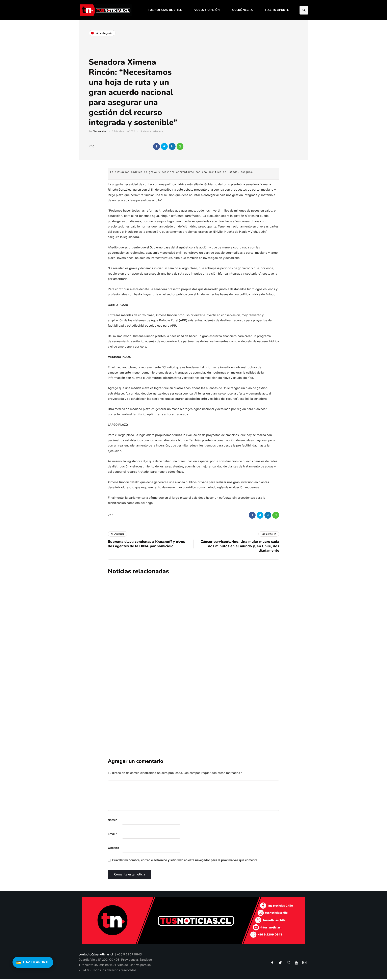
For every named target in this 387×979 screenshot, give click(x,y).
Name (112, 820)
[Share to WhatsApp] (180, 146)
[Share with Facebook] (156, 146)
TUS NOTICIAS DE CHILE (165, 10)
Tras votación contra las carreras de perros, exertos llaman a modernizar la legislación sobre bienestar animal (218, 615)
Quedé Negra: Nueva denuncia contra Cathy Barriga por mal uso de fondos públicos (216, 661)
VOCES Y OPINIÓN (207, 10)
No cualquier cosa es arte (184, 703)
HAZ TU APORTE (277, 10)
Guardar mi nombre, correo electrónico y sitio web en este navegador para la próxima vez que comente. (185, 860)
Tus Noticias (99, 131)
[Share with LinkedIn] (172, 146)
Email (112, 834)
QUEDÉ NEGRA (242, 10)
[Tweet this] (164, 146)
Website (113, 848)
